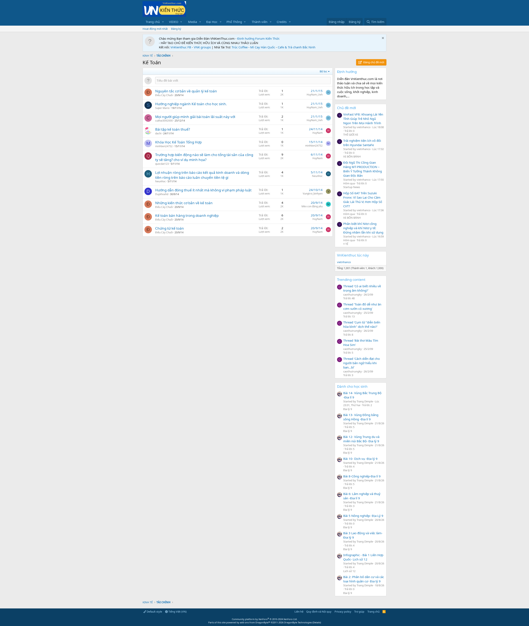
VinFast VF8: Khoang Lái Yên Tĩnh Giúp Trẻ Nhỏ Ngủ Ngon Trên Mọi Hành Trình (363, 118)
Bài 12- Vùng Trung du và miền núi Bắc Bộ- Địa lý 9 (361, 439)
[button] (163, 22)
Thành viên (259, 22)
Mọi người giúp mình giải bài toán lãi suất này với (195, 116)
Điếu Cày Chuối (164, 95)
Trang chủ (153, 22)
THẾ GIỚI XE (350, 134)
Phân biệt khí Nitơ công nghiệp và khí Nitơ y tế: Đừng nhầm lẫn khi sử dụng (363, 228)
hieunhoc (160, 181)
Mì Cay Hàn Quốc (262, 47)
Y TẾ (345, 244)
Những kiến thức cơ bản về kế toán (184, 202)
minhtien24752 (164, 146)
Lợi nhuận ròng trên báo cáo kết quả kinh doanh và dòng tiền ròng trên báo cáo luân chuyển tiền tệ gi (202, 175)
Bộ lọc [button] (323, 71)
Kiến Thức (273, 38)
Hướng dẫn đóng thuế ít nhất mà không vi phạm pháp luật (203, 190)
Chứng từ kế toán (169, 228)
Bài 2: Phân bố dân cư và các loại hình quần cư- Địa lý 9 (363, 579)
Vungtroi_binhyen (313, 193)
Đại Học (211, 22)
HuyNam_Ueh (315, 94)
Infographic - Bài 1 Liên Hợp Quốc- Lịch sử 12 (363, 557)
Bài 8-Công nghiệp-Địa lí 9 (362, 476)
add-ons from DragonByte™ (255, 622)
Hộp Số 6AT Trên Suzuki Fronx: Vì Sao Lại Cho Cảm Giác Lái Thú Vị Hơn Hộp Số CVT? (362, 199)
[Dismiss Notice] (382, 38)
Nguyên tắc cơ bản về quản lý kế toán (186, 91)
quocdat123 (162, 164)
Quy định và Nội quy (318, 611)
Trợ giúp (359, 611)
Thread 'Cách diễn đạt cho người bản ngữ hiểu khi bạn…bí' (361, 363)
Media (192, 22)
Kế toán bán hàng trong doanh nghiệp (187, 215)
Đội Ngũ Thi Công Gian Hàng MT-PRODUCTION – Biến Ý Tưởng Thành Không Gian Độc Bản (362, 169)
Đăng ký (176, 29)
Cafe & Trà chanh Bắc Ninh (296, 47)
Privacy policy (343, 611)
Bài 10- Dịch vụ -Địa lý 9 (360, 459)
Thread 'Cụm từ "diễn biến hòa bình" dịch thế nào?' (361, 324)
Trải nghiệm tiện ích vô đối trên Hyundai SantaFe (362, 142)
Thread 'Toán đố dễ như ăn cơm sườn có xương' (362, 306)
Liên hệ (298, 611)
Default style (154, 611)
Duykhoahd (161, 194)
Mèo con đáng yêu (312, 206)
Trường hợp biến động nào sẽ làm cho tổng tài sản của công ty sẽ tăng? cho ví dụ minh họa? (204, 157)
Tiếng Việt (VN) (177, 611)
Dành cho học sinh (352, 386)
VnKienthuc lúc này (353, 255)
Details (316, 622)
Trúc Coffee (240, 47)
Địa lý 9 (347, 409)
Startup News (351, 187)
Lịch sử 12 (349, 571)
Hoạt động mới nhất (155, 29)
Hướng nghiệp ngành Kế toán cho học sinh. (191, 103)
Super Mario (162, 108)
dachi (158, 133)
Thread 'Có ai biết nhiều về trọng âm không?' (362, 288)
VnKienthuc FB (180, 47)
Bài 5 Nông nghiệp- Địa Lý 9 (363, 516)
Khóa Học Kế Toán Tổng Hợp (178, 142)
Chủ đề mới (346, 107)
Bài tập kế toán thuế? (172, 129)
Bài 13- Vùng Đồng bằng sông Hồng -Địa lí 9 (360, 417)
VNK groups (202, 47)
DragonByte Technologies (298, 622)
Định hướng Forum (251, 38)
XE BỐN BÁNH (352, 156)
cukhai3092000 (164, 120)
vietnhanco (344, 262)
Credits (282, 22)
